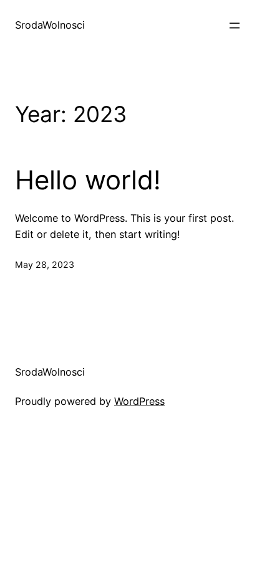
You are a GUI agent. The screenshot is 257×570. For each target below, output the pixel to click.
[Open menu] (234, 25)
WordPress (139, 401)
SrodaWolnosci (50, 25)
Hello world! (88, 180)
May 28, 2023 (44, 264)
